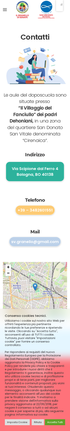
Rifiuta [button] (38, 422)
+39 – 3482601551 (35, 210)
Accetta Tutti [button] (55, 422)
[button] (35, 287)
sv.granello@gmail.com (35, 241)
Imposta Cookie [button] (17, 422)
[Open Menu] (5, 9)
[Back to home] (35, 10)
